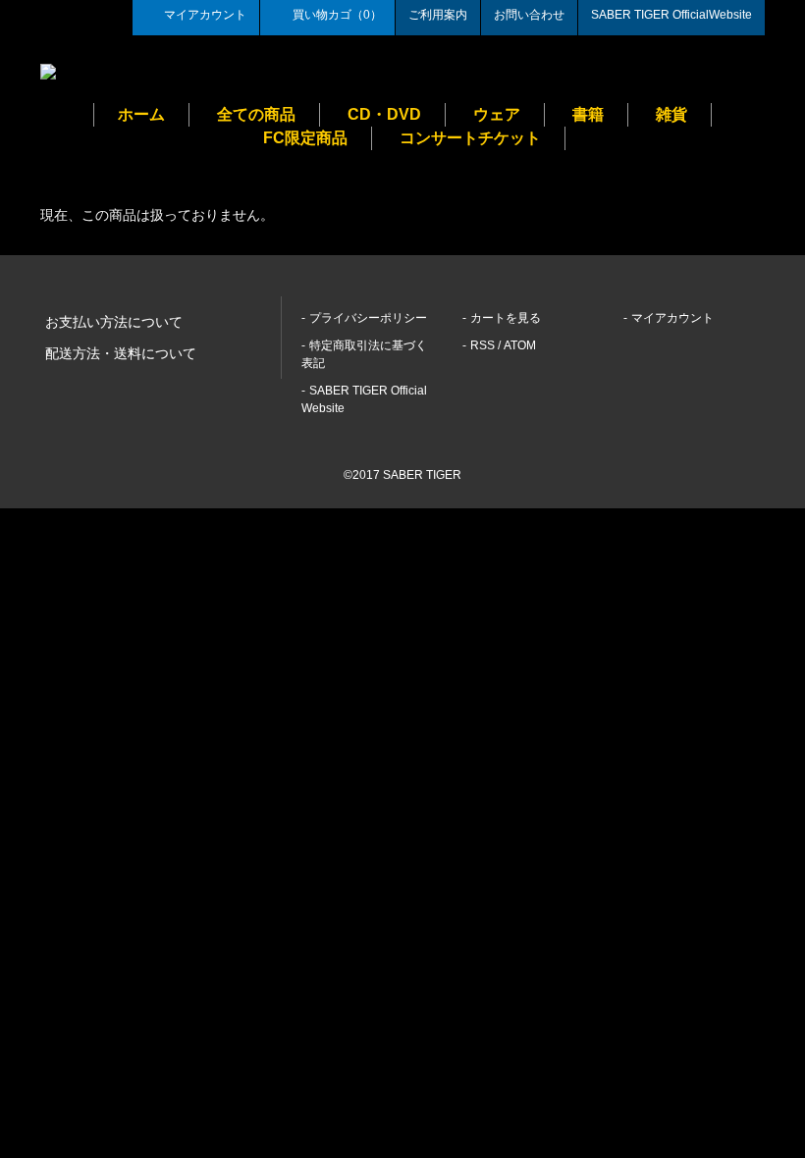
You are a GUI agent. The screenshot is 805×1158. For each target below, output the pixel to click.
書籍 (588, 114)
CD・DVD (384, 114)
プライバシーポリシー (368, 318)
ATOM (520, 345)
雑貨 (671, 114)
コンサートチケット (470, 138)
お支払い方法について (114, 322)
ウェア (496, 114)
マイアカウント (205, 15)
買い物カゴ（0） (337, 15)
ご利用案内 (437, 15)
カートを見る (505, 318)
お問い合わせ (529, 15)
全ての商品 (256, 114)
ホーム (141, 114)
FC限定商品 (305, 138)
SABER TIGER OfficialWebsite (671, 15)
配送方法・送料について (120, 353)
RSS (482, 345)
